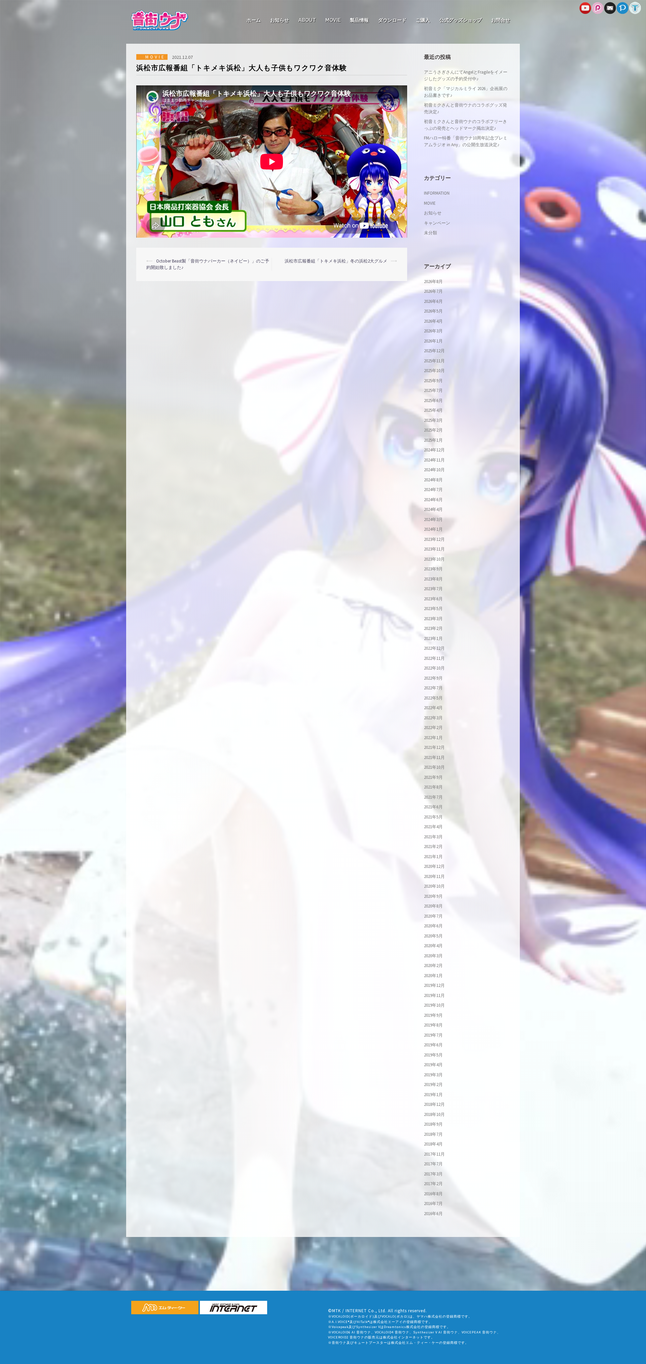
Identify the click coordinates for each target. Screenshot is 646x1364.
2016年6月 (433, 1213)
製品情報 (359, 20)
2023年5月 (433, 608)
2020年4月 (433, 946)
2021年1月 (433, 856)
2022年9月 (433, 678)
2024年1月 (433, 529)
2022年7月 (433, 688)
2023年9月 (433, 569)
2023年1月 (433, 638)
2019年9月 (433, 1015)
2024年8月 (433, 480)
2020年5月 (433, 936)
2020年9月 (433, 896)
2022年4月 (433, 708)
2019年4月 (433, 1065)
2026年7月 (433, 291)
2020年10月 (434, 886)
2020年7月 (433, 916)
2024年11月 (434, 460)
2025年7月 (433, 390)
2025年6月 (433, 400)
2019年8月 (433, 1025)
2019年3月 (433, 1075)
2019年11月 (434, 995)
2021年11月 (434, 757)
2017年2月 (433, 1184)
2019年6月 (433, 1045)
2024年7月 (433, 489)
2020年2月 (433, 965)
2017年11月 (434, 1154)
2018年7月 (433, 1134)
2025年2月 (433, 430)
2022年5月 (433, 698)
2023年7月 (433, 589)
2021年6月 (433, 807)
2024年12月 (434, 450)
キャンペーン (437, 223)
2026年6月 (433, 301)
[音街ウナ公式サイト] (159, 20)
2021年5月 (433, 817)
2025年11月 (434, 361)
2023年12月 (434, 539)
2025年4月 (433, 410)
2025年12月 (434, 351)
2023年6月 (433, 599)
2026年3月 (433, 331)
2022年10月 (434, 668)
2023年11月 (434, 549)
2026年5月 (433, 311)
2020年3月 (433, 956)
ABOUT (307, 20)
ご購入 (423, 20)
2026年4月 (433, 321)
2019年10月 (434, 1005)
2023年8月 (433, 579)
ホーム (254, 20)
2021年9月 (433, 777)
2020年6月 (433, 926)
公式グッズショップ (460, 20)
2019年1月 (433, 1094)
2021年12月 (434, 747)
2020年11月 (434, 876)
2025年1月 (433, 440)
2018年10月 (434, 1114)
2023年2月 (433, 628)
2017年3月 (433, 1174)
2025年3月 (433, 420)
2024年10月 (434, 470)
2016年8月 (433, 1194)
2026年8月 (433, 281)
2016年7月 (433, 1203)
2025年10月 (434, 370)
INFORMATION (437, 193)
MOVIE (332, 20)
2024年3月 (433, 519)
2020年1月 (433, 975)
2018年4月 (433, 1144)
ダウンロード (392, 20)
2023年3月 (433, 618)
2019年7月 (433, 1035)
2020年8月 (433, 906)
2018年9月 (433, 1124)
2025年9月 (433, 381)
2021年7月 (433, 797)
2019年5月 (433, 1055)
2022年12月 (434, 648)
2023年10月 (434, 559)
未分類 (430, 233)
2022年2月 (433, 727)
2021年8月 (433, 787)
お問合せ (500, 20)
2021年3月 (433, 837)
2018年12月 (434, 1104)
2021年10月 (434, 767)
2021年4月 (433, 827)
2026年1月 (433, 341)
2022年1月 (433, 737)
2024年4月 (433, 509)
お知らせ (279, 20)
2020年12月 (434, 866)
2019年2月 (433, 1084)
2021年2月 (433, 846)
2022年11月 (434, 658)
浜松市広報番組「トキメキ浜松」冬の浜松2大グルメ (336, 261)
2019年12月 (434, 985)
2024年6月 (433, 500)
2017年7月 (433, 1164)
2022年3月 (433, 718)
